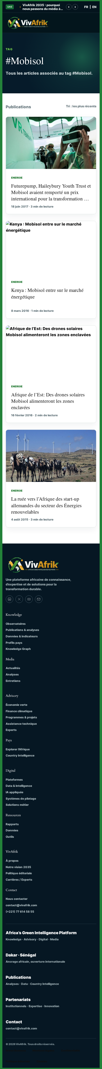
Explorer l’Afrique (18, 749)
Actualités (13, 668)
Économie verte (16, 705)
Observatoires (16, 623)
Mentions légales (43, 1050)
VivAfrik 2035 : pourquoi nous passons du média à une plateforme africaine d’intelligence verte (41, 7)
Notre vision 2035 (18, 867)
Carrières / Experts (19, 879)
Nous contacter (17, 899)
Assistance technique (21, 723)
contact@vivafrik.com (21, 905)
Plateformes (14, 779)
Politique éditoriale (19, 873)
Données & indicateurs (22, 636)
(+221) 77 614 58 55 (20, 911)
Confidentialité (70, 1050)
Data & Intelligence (19, 786)
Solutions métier (17, 804)
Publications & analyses (22, 630)
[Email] (38, 599)
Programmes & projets (21, 717)
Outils (10, 836)
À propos (12, 860)
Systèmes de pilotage (21, 798)
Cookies (42, 1061)
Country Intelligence (20, 755)
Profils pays (14, 642)
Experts (11, 730)
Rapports (12, 824)
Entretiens (13, 681)
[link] (9, 599)
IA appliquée (14, 792)
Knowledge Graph (18, 649)
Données (12, 830)
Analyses (12, 674)
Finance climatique (19, 711)
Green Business (16, 1050)
